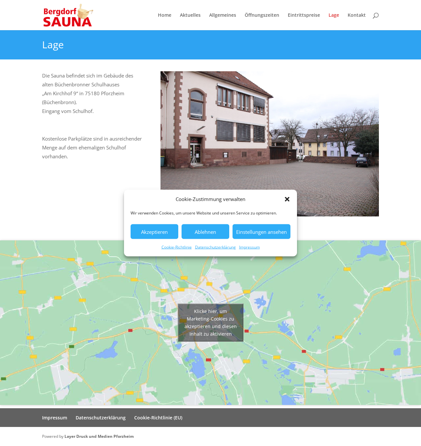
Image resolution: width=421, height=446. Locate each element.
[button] (287, 199)
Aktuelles (190, 15)
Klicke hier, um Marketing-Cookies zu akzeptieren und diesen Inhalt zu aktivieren (211, 322)
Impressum (249, 247)
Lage (334, 15)
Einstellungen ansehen (261, 231)
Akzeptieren (154, 231)
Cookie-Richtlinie (176, 247)
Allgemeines (222, 15)
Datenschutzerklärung (215, 247)
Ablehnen (205, 231)
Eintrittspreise (304, 15)
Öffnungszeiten (262, 15)
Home (164, 15)
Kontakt (357, 15)
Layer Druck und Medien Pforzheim (99, 436)
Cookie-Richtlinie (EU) (158, 417)
